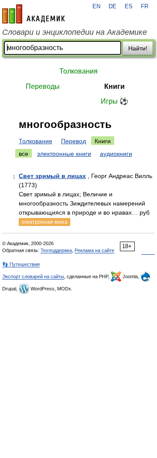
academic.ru (33, 14)
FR (144, 6)
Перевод (73, 141)
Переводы (43, 86)
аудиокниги (116, 153)
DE (112, 6)
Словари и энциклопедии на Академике (74, 32)
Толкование (35, 141)
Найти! (137, 48)
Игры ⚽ (114, 101)
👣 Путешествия (21, 264)
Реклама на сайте (94, 250)
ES (129, 6)
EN (96, 6)
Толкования (78, 71)
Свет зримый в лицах (52, 175)
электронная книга (44, 222)
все (23, 153)
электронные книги (64, 153)
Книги (114, 86)
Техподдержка (56, 250)
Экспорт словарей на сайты (33, 276)
